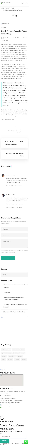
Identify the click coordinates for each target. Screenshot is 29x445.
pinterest (10, 359)
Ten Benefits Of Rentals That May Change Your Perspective (13, 298)
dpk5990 (6, 37)
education (15, 349)
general (3, 353)
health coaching (21, 353)
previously (14, 44)
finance (22, 349)
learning (4, 356)
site (6, 116)
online (3, 359)
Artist (12, 8)
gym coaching (11, 353)
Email (1, 433)
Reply (20, 185)
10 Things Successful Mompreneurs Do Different (15, 306)
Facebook (17, 114)
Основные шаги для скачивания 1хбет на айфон (15, 286)
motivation (20, 356)
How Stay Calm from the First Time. (14, 312)
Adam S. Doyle (8, 44)
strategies (17, 359)
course (9, 349)
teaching (24, 359)
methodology (12, 356)
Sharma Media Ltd (15, 402)
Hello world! (7, 292)
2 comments (5, 40)
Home (2, 8)
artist (15, 126)
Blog (7, 8)
